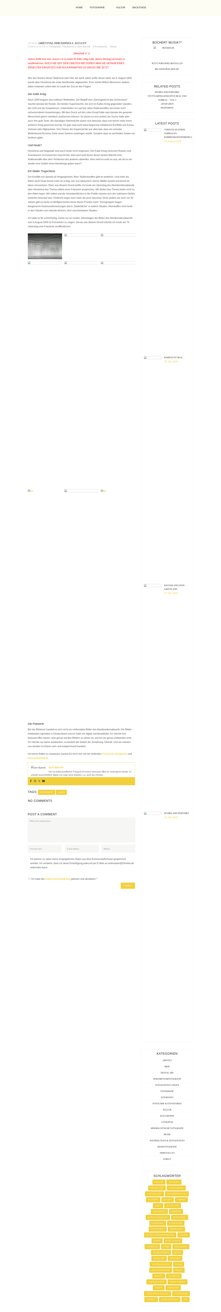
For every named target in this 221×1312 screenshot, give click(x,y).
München (175, 1258)
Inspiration (176, 1229)
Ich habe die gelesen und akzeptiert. (64, 879)
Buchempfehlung (177, 1194)
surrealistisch (169, 1299)
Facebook (108, 754)
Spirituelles (167, 1153)
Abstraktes (157, 1188)
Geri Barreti (83, 46)
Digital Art (167, 1073)
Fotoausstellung (158, 1217)
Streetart (173, 1288)
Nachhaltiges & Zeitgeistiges (167, 1141)
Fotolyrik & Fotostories (167, 1103)
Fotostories (158, 1229)
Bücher (167, 1200)
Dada (158, 1206)
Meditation (181, 1247)
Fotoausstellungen (167, 1085)
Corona (181, 1200)
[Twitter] (39, 781)
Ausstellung (154, 1194)
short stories (177, 1282)
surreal (151, 1299)
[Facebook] (30, 781)
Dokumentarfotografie (167, 1079)
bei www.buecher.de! (167, 69)
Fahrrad (176, 1211)
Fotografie (55, 46)
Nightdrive (167, 108)
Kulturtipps (167, 1116)
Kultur (167, 1110)
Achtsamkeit (176, 1188)
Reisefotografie (167, 1147)
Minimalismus (161, 1252)
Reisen (179, 1270)
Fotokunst (68, 46)
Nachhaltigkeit (161, 1264)
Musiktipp (159, 1258)
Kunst (61, 792)
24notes (167, 1060)
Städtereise (181, 1294)
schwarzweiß (156, 1282)
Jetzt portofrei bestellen (167, 63)
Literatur (167, 1122)
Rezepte (158, 1276)
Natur (178, 1264)
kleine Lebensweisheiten (160, 1235)
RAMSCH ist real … (175, 357)
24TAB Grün (167, 104)
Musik (167, 1134)
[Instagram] (35, 781)
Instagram (121, 754)
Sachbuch (174, 1276)
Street (167, 1159)
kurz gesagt (173, 1241)
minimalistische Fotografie (167, 1128)
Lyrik (166, 1247)
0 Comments (100, 46)
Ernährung (159, 1211)
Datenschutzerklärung (58, 879)
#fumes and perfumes (167, 92)
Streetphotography (157, 1294)
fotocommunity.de (38, 758)
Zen (185, 1299)
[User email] (43, 781)
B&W (167, 1066)
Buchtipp (153, 1200)
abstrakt (174, 1182)
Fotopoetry (175, 1223)
